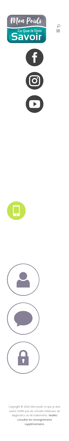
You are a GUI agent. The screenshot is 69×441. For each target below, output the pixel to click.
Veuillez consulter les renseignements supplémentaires (37, 419)
